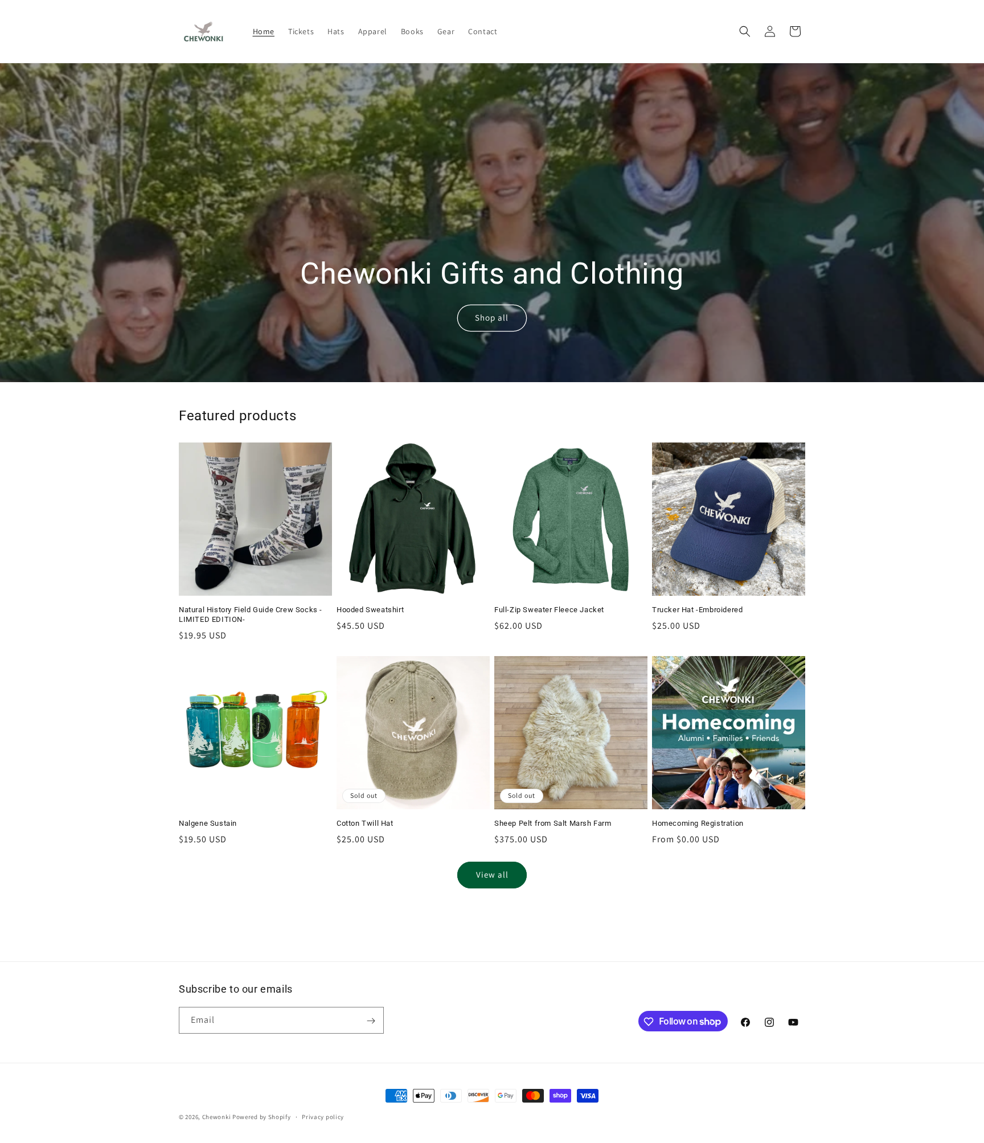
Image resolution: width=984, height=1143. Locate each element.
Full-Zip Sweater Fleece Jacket (549, 609)
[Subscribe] (370, 1020)
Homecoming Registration (698, 823)
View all (492, 875)
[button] (744, 31)
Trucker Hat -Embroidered (697, 609)
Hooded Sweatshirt (370, 609)
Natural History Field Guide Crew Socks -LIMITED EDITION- (250, 614)
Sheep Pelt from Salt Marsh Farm (553, 823)
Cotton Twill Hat (365, 823)
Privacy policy (323, 1116)
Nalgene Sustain (208, 823)
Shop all (492, 317)
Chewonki (216, 1117)
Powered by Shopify (261, 1117)
